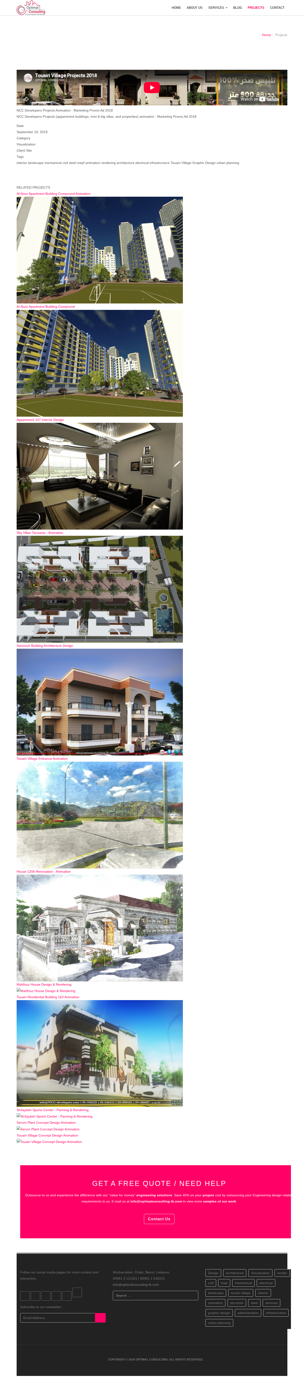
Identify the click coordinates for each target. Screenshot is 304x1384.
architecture (235, 1273)
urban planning (219, 1323)
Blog (237, 7)
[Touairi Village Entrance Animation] (100, 814)
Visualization (260, 1273)
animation (215, 1303)
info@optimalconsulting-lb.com (156, 1201)
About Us (195, 7)
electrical (266, 1283)
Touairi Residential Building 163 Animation (48, 997)
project (208, 1195)
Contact (277, 7)
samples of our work (219, 1201)
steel (254, 1303)
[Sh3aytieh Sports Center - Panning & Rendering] (54, 1116)
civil (211, 1283)
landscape (215, 1293)
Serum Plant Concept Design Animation (46, 1122)
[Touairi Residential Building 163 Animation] (100, 1053)
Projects (256, 7)
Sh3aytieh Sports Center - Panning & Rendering (53, 1110)
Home (176, 7)
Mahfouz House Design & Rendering (44, 984)
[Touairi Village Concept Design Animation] (49, 1141)
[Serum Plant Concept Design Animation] (48, 1129)
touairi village (241, 1293)
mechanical (243, 1283)
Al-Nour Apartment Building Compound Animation (53, 194)
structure (236, 1303)
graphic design (219, 1313)
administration (248, 1313)
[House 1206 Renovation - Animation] (100, 927)
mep (224, 1283)
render (282, 1273)
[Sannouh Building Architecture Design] (100, 702)
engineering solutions (154, 1195)
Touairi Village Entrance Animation (42, 758)
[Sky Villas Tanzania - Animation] (100, 589)
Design (213, 1273)
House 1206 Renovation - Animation (44, 871)
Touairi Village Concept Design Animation (47, 1135)
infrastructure (276, 1313)
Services (216, 7)
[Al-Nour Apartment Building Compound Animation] (100, 250)
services (271, 1303)
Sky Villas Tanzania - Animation (40, 533)
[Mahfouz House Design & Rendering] (46, 991)
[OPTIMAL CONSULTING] (31, 7)
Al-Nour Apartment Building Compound (46, 306)
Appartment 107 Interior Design (40, 420)
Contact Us (159, 1219)
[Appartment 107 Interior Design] (100, 476)
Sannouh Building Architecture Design (45, 646)
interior (263, 1293)
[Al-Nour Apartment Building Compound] (100, 363)
